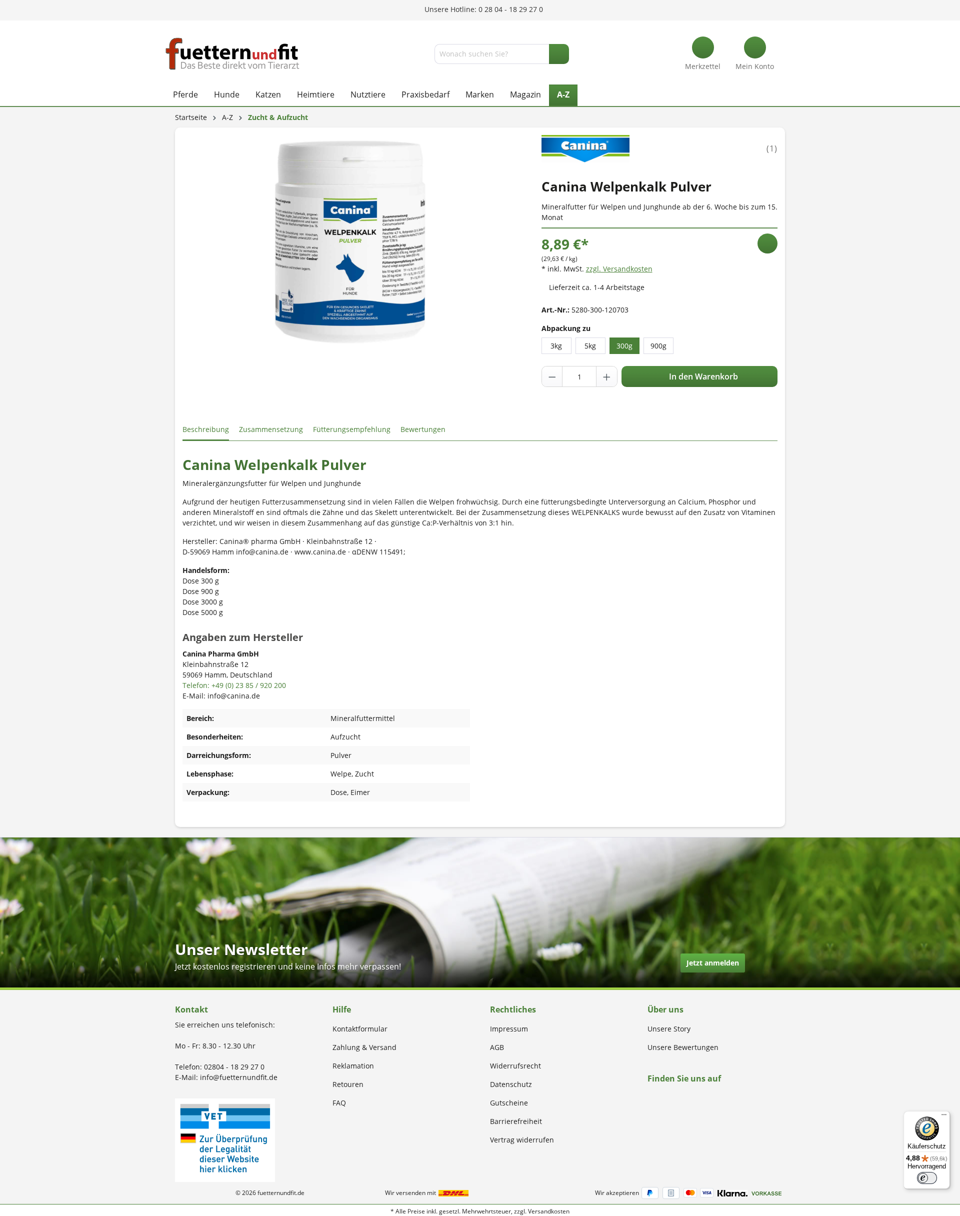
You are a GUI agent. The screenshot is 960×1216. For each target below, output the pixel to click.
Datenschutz (511, 1084)
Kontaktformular (360, 1029)
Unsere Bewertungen (683, 1047)
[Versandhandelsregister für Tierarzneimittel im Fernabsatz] (225, 1139)
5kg (590, 345)
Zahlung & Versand (364, 1047)
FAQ (339, 1103)
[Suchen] (559, 54)
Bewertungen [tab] (423, 429)
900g (658, 345)
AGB (497, 1047)
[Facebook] (651, 1097)
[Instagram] (662, 1097)
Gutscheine (509, 1103)
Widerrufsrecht (515, 1065)
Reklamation (353, 1065)
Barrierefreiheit (516, 1121)
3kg (556, 345)
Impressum (509, 1029)
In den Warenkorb (702, 376)
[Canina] (586, 147)
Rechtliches (513, 1009)
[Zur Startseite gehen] (232, 53)
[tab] (205, 429)
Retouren (348, 1084)
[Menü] (944, 1117)
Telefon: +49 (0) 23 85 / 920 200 (234, 685)
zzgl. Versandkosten (619, 269)
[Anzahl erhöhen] (606, 376)
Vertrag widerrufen (522, 1139)
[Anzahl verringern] (552, 376)
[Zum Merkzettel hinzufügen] (768, 244)
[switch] (927, 1178)
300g (624, 345)
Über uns (666, 1009)
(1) (772, 148)
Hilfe (341, 1009)
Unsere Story (669, 1029)
